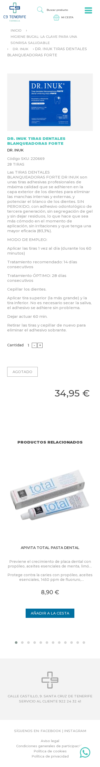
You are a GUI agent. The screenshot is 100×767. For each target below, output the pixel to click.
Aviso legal (50, 741)
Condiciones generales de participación (50, 746)
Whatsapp (85, 753)
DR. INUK (20, 49)
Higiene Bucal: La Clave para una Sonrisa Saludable (44, 39)
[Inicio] (13, 12)
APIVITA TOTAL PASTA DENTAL (50, 547)
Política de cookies (50, 751)
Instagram (75, 731)
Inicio (16, 30)
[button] (16, 642)
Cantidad (15, 345)
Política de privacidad (50, 756)
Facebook (51, 731)
